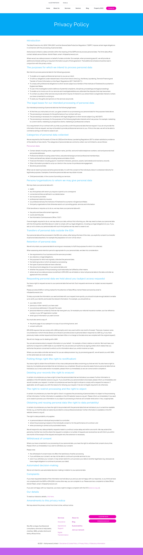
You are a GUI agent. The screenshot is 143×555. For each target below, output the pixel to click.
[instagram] (108, 2)
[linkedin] (113, 2)
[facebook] (106, 2)
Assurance (61, 522)
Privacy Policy (84, 543)
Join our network (78, 530)
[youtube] (115, 2)
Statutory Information (97, 543)
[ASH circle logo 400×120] (34, 5)
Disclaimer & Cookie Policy (69, 543)
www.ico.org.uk (94, 488)
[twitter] (102, 525)
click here (50, 497)
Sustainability (77, 526)
